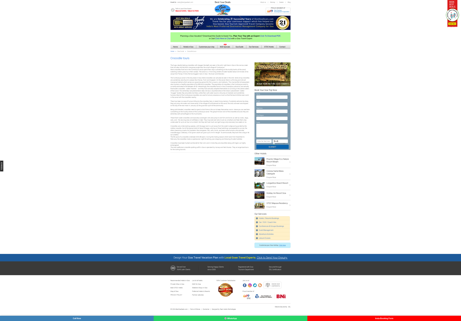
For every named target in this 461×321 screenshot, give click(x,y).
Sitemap (272, 2)
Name (258, 94)
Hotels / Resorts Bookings (269, 218)
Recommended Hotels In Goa (180, 280)
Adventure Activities (266, 234)
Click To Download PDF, (270, 36)
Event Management (266, 230)
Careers (281, 2)
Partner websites (198, 295)
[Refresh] (279, 144)
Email (258, 101)
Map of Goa (174, 291)
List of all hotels (197, 280)
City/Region (260, 115)
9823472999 (180, 11)
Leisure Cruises (264, 238)
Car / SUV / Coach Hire (267, 222)
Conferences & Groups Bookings (271, 226)
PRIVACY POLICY (176, 295)
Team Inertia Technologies (228, 309)
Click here (282, 245)
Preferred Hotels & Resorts (201, 291)
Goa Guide (239, 47)
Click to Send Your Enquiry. (272, 257)
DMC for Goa (196, 284)
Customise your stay (206, 47)
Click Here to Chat (223, 38)
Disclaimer (206, 309)
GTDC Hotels (269, 47)
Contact (282, 47)
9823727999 (193, 11)
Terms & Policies (195, 309)
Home (175, 47)
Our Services (254, 47)
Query (258, 122)
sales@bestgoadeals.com (185, 2)
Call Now (77, 318)
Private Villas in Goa (177, 284)
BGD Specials (225, 47)
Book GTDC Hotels (176, 288)
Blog (289, 2)
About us (263, 2)
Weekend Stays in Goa (199, 288)
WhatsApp (232, 318)
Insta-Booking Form (384, 318)
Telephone (259, 108)
